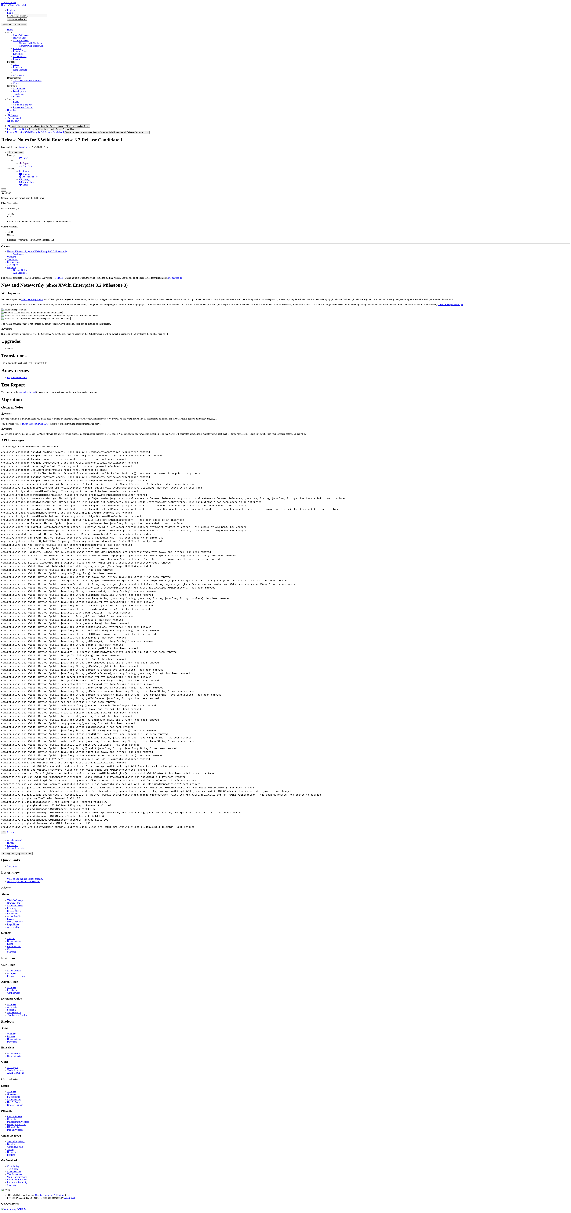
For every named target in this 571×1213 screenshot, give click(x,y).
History (26, 179)
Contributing (13, 1166)
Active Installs (19, 56)
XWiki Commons (15, 1073)
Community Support (22, 104)
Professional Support (23, 107)
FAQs (16, 102)
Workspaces (18, 254)
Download (12, 110)
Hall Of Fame (13, 1102)
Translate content (15, 1174)
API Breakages (20, 272)
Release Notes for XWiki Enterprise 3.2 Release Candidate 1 (35, 132)
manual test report (27, 392)
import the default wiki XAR (35, 423)
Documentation (14, 941)
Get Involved (19, 88)
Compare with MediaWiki (31, 45)
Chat (9, 949)
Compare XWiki (21, 40)
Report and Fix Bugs (17, 1179)
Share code (12, 1185)
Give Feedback (14, 1171)
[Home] (8, 126)
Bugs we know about (17, 377)
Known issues (13, 262)
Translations (18, 94)
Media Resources (15, 921)
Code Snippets (20, 70)
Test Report (12, 264)
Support (11, 938)
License (16, 59)
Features (11, 1036)
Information (28, 182)
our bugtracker (175, 278)
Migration (11, 267)
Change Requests (15, 848)
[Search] (16, 15)
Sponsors (11, 952)
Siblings (26, 174)
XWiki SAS (69, 1197)
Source (25, 171)
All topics (11, 973)
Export (25, 163)
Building (11, 1144)
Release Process (14, 1116)
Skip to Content (8, 2)
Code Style (12, 1119)
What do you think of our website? (23, 881)
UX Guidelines (14, 1127)
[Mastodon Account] (9, 1209)
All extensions (14, 1053)
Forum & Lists (14, 946)
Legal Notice (13, 924)
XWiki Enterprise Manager (450, 304)
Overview (12, 1033)
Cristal (16, 83)
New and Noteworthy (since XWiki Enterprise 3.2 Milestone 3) (37, 251)
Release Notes (14, 911)
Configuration (13, 992)
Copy (25, 158)
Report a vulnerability (17, 1182)
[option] (288, 217)
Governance (13, 1094)
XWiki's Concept (21, 35)
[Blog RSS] (24, 1209)
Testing (10, 1149)
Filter (4, 203)
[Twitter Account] (18, 1209)
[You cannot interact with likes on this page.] (3, 832)
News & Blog (19, 37)
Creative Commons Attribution (49, 1195)
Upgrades (11, 256)
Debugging (12, 1152)
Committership (14, 1099)
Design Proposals (15, 1130)
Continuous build (15, 1146)
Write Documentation (17, 1177)
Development (19, 91)
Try (8, 112)
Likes (25, 184)
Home (10, 29)
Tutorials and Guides (17, 1015)
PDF (9, 216)
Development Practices (18, 1121)
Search (10, 15)
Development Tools (16, 1124)
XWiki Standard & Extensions (27, 80)
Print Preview (28, 166)
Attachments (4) (29, 176)
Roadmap (17, 48)
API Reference (14, 1012)
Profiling (11, 1154)
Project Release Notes (17, 129)
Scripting (11, 1009)
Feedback (17, 96)
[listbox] (285, 224)
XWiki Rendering (15, 1070)
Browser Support (15, 1105)
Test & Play (12, 1169)
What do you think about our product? (25, 879)
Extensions (18, 67)
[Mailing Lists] (21, 1209)
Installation (12, 990)
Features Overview (16, 976)
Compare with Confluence (31, 43)
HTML (10, 234)
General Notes (20, 270)
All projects (18, 75)
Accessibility (13, 927)
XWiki (16, 64)
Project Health (14, 1097)
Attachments (14, 840)
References (18, 54)
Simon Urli (23, 147)
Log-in (10, 13)
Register (11, 10)
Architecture (13, 1007)
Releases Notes (20, 51)
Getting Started (14, 970)
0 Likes (10, 832)
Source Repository (16, 1141)
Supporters (12, 866)
